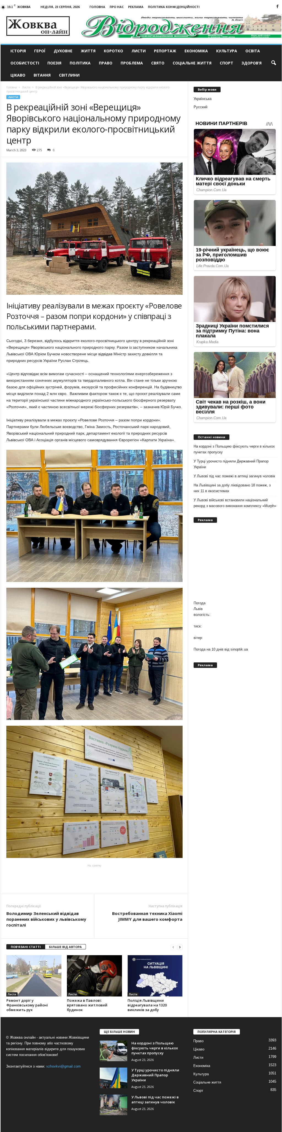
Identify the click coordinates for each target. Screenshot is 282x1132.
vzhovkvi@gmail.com (63, 1066)
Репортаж (165, 50)
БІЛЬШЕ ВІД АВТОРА (65, 947)
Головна (97, 7)
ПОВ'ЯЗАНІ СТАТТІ (26, 947)
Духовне (63, 50)
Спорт (226, 63)
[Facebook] (277, 7)
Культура (226, 50)
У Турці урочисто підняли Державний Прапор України (231, 464)
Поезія (54, 63)
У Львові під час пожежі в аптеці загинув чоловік (234, 476)
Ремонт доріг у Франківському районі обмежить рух (27, 1005)
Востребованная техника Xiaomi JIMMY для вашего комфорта (147, 916)
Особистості (24, 63)
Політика (80, 63)
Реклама (135, 7)
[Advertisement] (94, 878)
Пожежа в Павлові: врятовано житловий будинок (87, 1005)
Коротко (113, 50)
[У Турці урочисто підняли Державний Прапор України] (113, 1078)
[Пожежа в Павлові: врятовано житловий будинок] (94, 975)
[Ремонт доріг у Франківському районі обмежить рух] (33, 975)
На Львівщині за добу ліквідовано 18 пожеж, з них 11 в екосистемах (232, 488)
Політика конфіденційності (174, 7)
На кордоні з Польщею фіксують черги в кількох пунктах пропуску (234, 449)
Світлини (69, 75)
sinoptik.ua (239, 649)
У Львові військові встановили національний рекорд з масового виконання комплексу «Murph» (235, 503)
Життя (88, 50)
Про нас (117, 7)
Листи (138, 50)
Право (105, 63)
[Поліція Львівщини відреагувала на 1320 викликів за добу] (155, 975)
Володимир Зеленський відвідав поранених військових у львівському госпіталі (46, 919)
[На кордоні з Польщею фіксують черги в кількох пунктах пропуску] (113, 1051)
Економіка (196, 50)
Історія (18, 50)
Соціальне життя (192, 63)
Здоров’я (252, 63)
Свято (157, 63)
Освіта (252, 50)
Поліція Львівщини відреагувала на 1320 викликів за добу (147, 1005)
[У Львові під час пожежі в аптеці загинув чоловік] (113, 1105)
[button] (273, 63)
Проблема (132, 63)
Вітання (42, 75)
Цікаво (17, 75)
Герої (39, 50)
